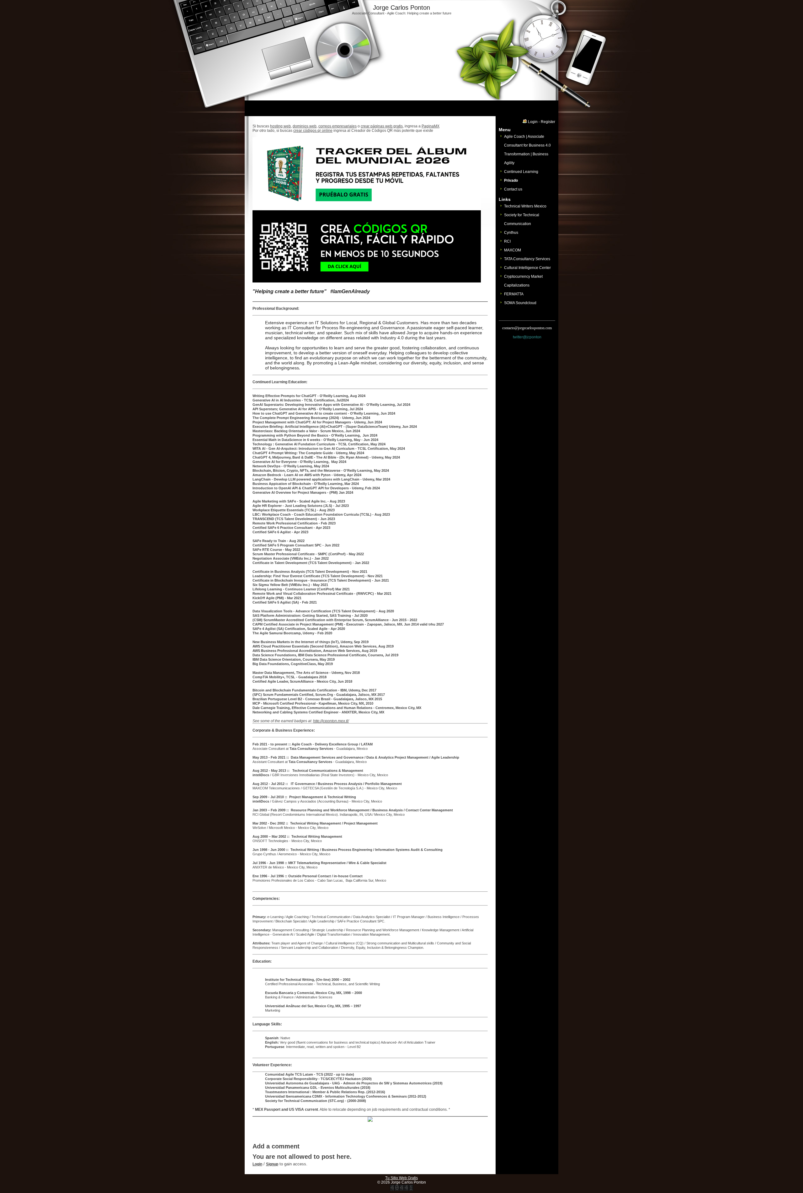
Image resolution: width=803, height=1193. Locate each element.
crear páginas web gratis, (382, 126)
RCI (507, 241)
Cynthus (511, 232)
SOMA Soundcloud (520, 303)
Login (257, 1164)
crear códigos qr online (312, 130)
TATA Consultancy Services (527, 259)
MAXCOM (512, 250)
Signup (272, 1164)
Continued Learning (521, 171)
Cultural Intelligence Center (527, 268)
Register (548, 122)
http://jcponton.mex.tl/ (331, 721)
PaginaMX (430, 126)
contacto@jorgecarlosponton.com (527, 328)
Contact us (513, 189)
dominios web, (305, 126)
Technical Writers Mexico (525, 206)
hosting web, (281, 126)
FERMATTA (514, 294)
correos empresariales (337, 126)
